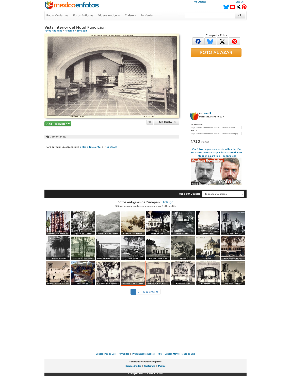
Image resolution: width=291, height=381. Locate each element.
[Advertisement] (216, 83)
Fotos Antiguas (83, 15)
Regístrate (111, 146)
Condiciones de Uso (106, 354)
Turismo (130, 15)
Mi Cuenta (200, 1)
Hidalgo (69, 30)
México (162, 366)
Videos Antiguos (109, 15)
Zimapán (82, 30)
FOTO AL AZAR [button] (216, 52)
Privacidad (124, 354)
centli (207, 113)
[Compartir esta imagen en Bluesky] (210, 41)
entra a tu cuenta (90, 146)
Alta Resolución (57, 123)
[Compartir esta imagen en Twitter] (222, 41)
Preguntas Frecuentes (143, 354)
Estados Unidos (133, 366)
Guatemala (149, 366)
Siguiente (149, 291)
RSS (160, 354)
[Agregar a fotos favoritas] (150, 122)
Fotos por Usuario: (189, 193)
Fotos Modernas (57, 15)
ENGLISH (240, 2)
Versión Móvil (172, 354)
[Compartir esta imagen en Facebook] (198, 41)
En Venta (147, 15)
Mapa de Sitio (188, 354)
